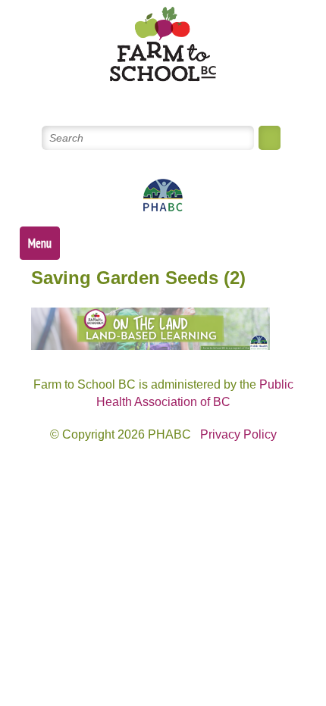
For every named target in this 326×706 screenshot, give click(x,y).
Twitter (109, 97)
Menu (40, 243)
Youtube (182, 97)
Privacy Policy (238, 434)
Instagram (218, 97)
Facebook (145, 97)
